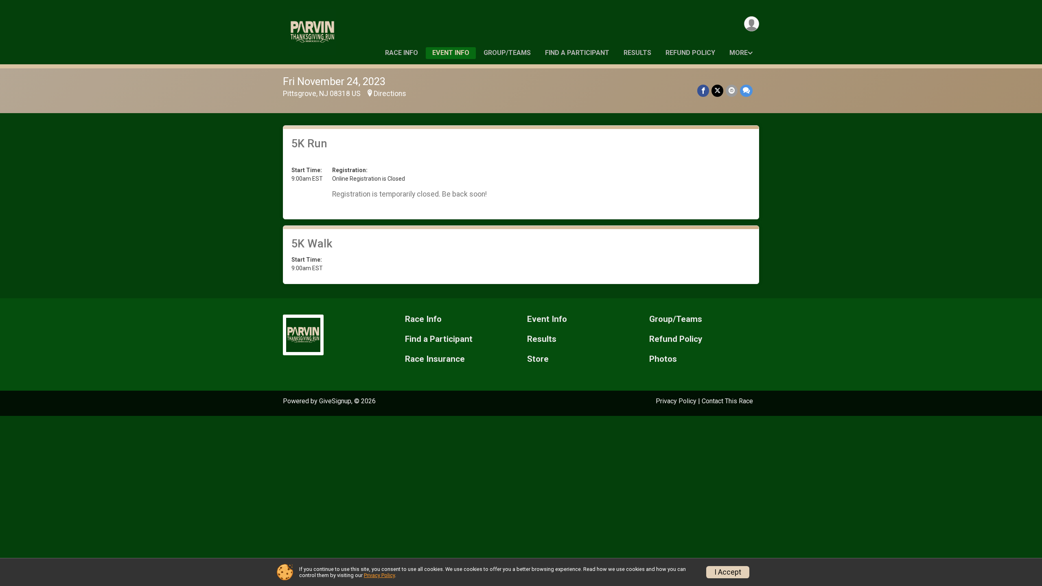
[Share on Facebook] (703, 90)
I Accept (727, 572)
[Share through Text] (746, 90)
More (738, 53)
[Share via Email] (732, 90)
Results (637, 53)
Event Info (450, 53)
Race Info (401, 53)
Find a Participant (577, 53)
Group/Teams (507, 53)
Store (538, 359)
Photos (663, 359)
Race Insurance (435, 359)
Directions (390, 94)
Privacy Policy (676, 401)
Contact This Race (727, 401)
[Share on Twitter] (717, 90)
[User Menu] (751, 23)
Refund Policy (690, 53)
